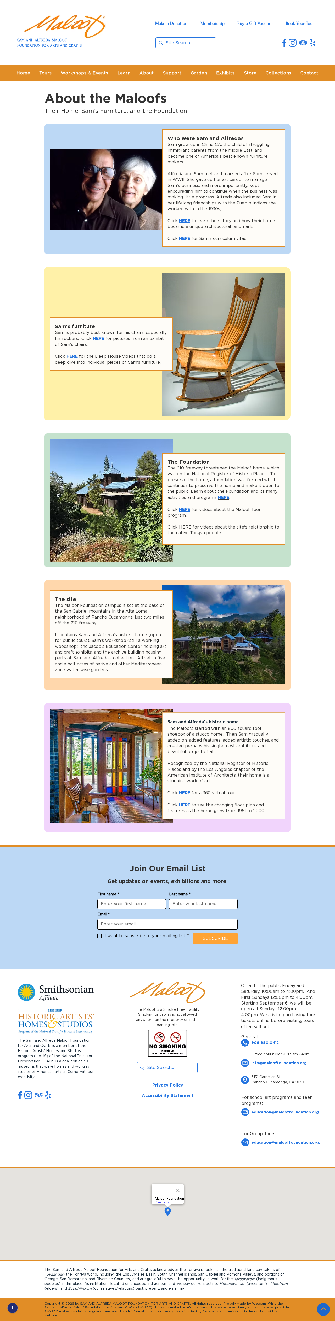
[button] (146, 73)
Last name (180, 894)
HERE (184, 220)
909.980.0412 (265, 1042)
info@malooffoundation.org (279, 1063)
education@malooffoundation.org (285, 1142)
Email (103, 914)
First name (108, 894)
